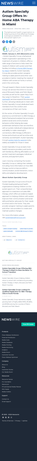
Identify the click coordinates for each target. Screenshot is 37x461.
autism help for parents (26, 228)
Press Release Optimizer (10, 357)
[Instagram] (11, 417)
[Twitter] (5, 417)
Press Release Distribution (10, 335)
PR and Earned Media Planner (11, 386)
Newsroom (5, 384)
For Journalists (6, 382)
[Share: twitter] (7, 41)
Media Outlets (6, 391)
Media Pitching (6, 345)
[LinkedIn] (8, 417)
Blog (3, 367)
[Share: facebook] (3, 41)
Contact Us (21, 240)
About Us (8, 240)
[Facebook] (3, 417)
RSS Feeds (5, 389)
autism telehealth (8, 231)
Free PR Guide (28, 324)
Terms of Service (7, 421)
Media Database (7, 342)
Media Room (6, 352)
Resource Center (7, 379)
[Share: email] (13, 41)
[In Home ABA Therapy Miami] (18, 52)
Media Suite (5, 340)
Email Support (6, 401)
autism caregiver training (10, 228)
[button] (33, 3)
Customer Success (8, 354)
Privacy (17, 421)
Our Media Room (7, 372)
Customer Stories (7, 369)
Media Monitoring (7, 347)
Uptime (24, 421)
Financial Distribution (8, 337)
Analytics (5, 350)
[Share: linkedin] (10, 41)
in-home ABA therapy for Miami (24, 231)
